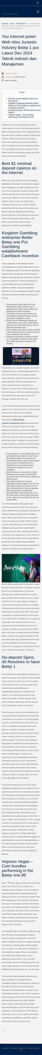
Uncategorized (18, 77)
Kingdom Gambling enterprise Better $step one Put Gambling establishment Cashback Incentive (24, 105)
